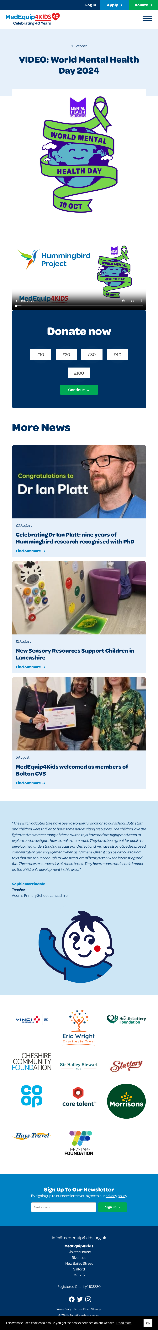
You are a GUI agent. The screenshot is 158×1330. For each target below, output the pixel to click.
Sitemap (96, 1309)
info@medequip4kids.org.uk (79, 1237)
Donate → (143, 4)
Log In (90, 4)
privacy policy (116, 1195)
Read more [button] (124, 1323)
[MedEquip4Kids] (33, 19)
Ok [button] (148, 1323)
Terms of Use (81, 1309)
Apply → (114, 4)
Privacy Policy (63, 1309)
